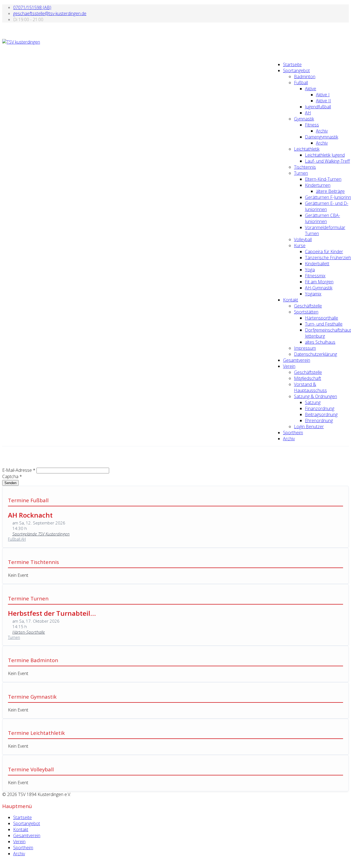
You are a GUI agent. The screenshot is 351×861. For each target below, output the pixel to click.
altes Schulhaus (320, 342)
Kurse (299, 245)
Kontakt (290, 300)
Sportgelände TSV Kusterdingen (41, 534)
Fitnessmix (315, 276)
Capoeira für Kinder (324, 252)
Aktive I (323, 95)
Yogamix (313, 294)
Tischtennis (305, 167)
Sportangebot (296, 70)
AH (308, 113)
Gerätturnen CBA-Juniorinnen (322, 218)
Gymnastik (304, 119)
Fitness (312, 125)
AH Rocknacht (30, 515)
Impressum (305, 348)
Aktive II (323, 101)
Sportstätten (306, 312)
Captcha (12, 476)
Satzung (313, 402)
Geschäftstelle (308, 306)
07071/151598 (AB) (32, 7)
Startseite (292, 64)
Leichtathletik (306, 149)
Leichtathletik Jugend (325, 155)
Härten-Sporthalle (28, 632)
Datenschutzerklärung (315, 354)
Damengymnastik (321, 137)
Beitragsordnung (321, 414)
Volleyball (303, 239)
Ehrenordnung (319, 420)
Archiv (322, 131)
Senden (10, 483)
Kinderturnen (317, 185)
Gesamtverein (296, 360)
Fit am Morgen (319, 282)
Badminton (304, 77)
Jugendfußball (318, 107)
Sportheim (293, 433)
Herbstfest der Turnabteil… (52, 613)
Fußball (301, 83)
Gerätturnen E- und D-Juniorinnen (326, 206)
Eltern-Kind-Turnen (323, 179)
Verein (289, 366)
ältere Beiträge (330, 191)
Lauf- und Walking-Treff (327, 161)
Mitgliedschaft (307, 378)
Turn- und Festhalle (323, 324)
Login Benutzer (309, 427)
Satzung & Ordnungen (315, 396)
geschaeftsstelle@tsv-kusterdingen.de (49, 13)
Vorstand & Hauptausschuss (310, 387)
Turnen (301, 173)
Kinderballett (317, 264)
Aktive (310, 89)
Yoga (310, 270)
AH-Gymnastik (318, 288)
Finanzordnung (319, 408)
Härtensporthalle (321, 318)
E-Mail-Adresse (18, 470)
